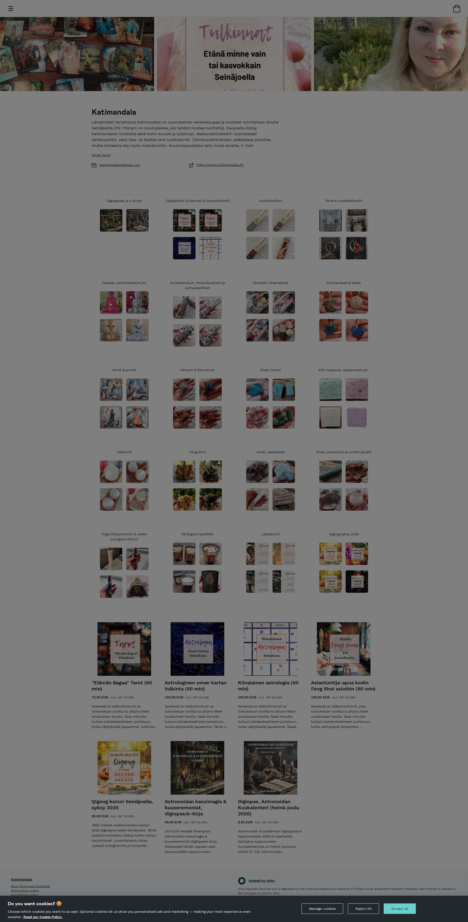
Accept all (399, 909)
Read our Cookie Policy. (43, 917)
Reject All (363, 909)
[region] (234, 909)
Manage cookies (322, 909)
